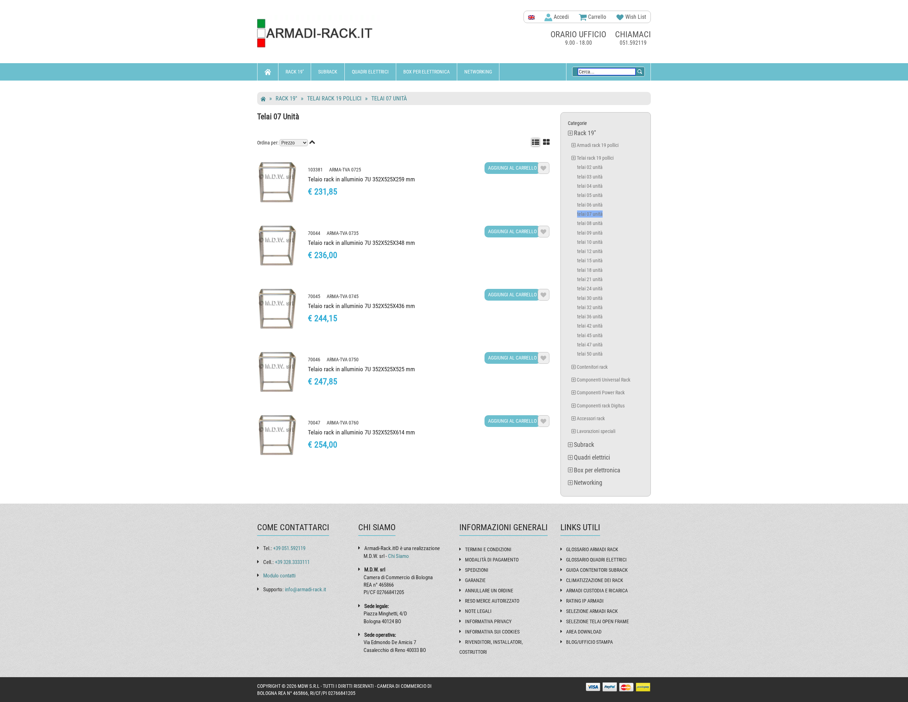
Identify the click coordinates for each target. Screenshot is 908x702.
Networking (478, 72)
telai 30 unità (590, 298)
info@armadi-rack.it (305, 589)
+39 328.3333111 (292, 562)
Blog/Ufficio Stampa (589, 642)
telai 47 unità (590, 344)
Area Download (584, 632)
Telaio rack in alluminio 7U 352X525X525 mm (361, 369)
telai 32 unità (590, 307)
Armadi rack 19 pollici (598, 145)
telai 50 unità (590, 354)
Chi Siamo (398, 556)
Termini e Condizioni (488, 549)
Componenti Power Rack (601, 392)
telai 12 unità (590, 251)
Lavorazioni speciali (596, 431)
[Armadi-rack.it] (319, 33)
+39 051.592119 (289, 548)
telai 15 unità (590, 260)
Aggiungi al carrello (512, 168)
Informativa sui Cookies (492, 632)
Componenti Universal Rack (603, 380)
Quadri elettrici (370, 72)
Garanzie (475, 580)
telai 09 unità (590, 233)
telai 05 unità (590, 195)
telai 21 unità (590, 279)
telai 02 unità (590, 167)
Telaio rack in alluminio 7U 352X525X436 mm (361, 305)
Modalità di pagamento (492, 560)
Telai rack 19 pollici (334, 98)
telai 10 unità (590, 242)
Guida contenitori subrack (597, 570)
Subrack (327, 72)
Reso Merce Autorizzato (492, 601)
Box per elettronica (426, 72)
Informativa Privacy (488, 621)
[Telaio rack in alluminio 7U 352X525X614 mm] (277, 435)
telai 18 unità (590, 270)
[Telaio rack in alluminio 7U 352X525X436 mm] (277, 309)
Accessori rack (591, 418)
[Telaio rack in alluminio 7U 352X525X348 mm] (277, 245)
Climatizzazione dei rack (594, 580)
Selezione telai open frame (597, 621)
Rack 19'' (295, 72)
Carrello (596, 16)
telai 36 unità (590, 316)
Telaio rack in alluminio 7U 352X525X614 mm (361, 432)
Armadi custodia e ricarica (597, 590)
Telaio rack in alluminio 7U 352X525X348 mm (361, 242)
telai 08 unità (590, 223)
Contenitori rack (592, 367)
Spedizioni (476, 570)
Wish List (635, 16)
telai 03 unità (590, 177)
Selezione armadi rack (592, 611)
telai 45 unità (590, 335)
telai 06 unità (590, 205)
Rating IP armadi (585, 601)
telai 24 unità (590, 288)
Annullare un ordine (489, 590)
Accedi (560, 16)
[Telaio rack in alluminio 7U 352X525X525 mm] (277, 372)
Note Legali (478, 611)
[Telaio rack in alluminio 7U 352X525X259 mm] (277, 182)
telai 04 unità (590, 186)
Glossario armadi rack (592, 549)
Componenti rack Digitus (601, 405)
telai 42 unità (590, 326)
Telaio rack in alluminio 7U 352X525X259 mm (361, 179)
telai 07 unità (389, 98)
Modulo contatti (279, 575)
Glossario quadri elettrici (596, 560)
